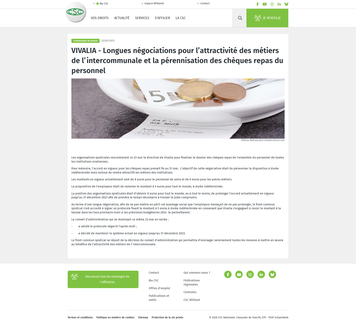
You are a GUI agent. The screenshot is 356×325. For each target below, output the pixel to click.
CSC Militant (192, 300)
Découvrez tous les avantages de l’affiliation (107, 279)
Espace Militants (154, 3)
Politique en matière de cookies (115, 317)
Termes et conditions (80, 317)
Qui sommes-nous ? (197, 272)
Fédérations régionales (192, 282)
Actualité (122, 18)
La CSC (181, 18)
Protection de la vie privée (167, 317)
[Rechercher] (240, 18)
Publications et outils (159, 298)
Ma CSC (104, 3)
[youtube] (265, 4)
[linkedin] (279, 4)
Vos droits (100, 18)
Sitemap (143, 317)
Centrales (190, 292)
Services (142, 18)
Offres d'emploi (159, 288)
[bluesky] (286, 4)
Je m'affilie (272, 18)
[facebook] (258, 4)
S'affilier (162, 18)
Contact (205, 3)
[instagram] (272, 4)
